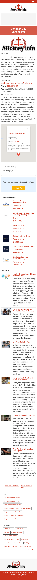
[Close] (28, 128)
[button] (18, 154)
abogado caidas (26, 508)
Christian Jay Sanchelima (16, 134)
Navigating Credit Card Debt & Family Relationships (23, 379)
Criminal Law (18, 250)
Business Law (18, 543)
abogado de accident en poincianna (14, 515)
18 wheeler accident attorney (12, 497)
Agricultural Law (8, 528)
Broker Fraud (7, 543)
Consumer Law (21, 550)
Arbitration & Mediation (10, 536)
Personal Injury (18, 206)
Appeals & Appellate (17, 532)
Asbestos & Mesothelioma (11, 539)
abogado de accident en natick (12, 512)
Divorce (15, 218)
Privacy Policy (21, 575)
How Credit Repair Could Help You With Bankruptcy (24, 275)
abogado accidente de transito (12, 504)
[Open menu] (34, 2)
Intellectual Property (8, 83)
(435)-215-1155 (18, 231)
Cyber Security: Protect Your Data (24, 415)
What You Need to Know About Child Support (23, 450)
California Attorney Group (21, 236)
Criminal (30, 550)
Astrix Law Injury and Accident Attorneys (20, 201)
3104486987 (17, 221)
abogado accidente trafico (11, 508)
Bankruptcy (24, 539)
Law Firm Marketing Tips (21, 342)
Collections (7, 546)
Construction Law (9, 550)
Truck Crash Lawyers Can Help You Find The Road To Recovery (23, 310)
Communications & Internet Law (22, 546)
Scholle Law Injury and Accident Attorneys (20, 258)
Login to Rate (18, 188)
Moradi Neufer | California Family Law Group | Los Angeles (24, 214)
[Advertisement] (18, 20)
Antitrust (6, 532)
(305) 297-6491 (12, 86)
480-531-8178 (18, 253)
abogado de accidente (10, 519)
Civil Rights (27, 543)
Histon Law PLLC (18, 225)
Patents (19, 83)
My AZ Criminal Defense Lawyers (24, 246)
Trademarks (27, 83)
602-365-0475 (18, 209)
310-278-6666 (18, 242)
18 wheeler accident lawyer (11, 501)
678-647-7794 (18, 265)
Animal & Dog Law (21, 528)
